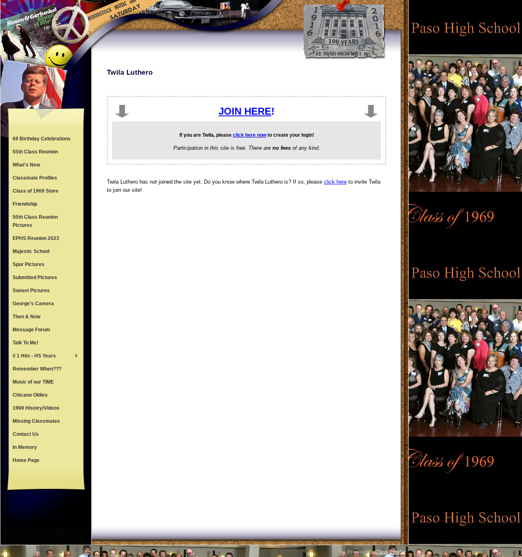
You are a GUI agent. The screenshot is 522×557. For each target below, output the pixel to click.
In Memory (25, 447)
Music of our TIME (33, 382)
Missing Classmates (36, 421)
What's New (26, 165)
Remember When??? (37, 369)
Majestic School (31, 251)
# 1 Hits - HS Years (32, 356)
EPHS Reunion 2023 (36, 238)
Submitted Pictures (35, 277)
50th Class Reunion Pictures (35, 221)
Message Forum (31, 330)
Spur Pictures (28, 264)
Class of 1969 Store (35, 191)
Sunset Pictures (31, 290)
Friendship (25, 204)
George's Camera (33, 303)
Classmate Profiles (35, 178)
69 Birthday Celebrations (42, 139)
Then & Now (26, 317)
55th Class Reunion (35, 152)
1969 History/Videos (36, 408)
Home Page (26, 460)
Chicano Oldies (30, 395)
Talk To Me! (25, 343)
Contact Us (26, 434)
